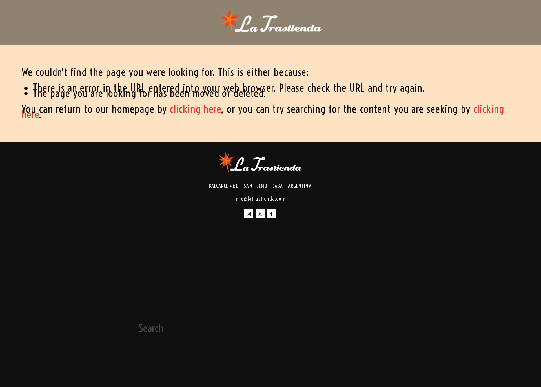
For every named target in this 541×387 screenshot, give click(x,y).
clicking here (195, 109)
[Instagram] (248, 213)
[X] (260, 213)
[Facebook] (271, 213)
